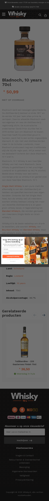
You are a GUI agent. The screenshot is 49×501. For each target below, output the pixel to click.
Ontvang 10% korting (13, 256)
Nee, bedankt (13, 261)
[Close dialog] (46, 238)
